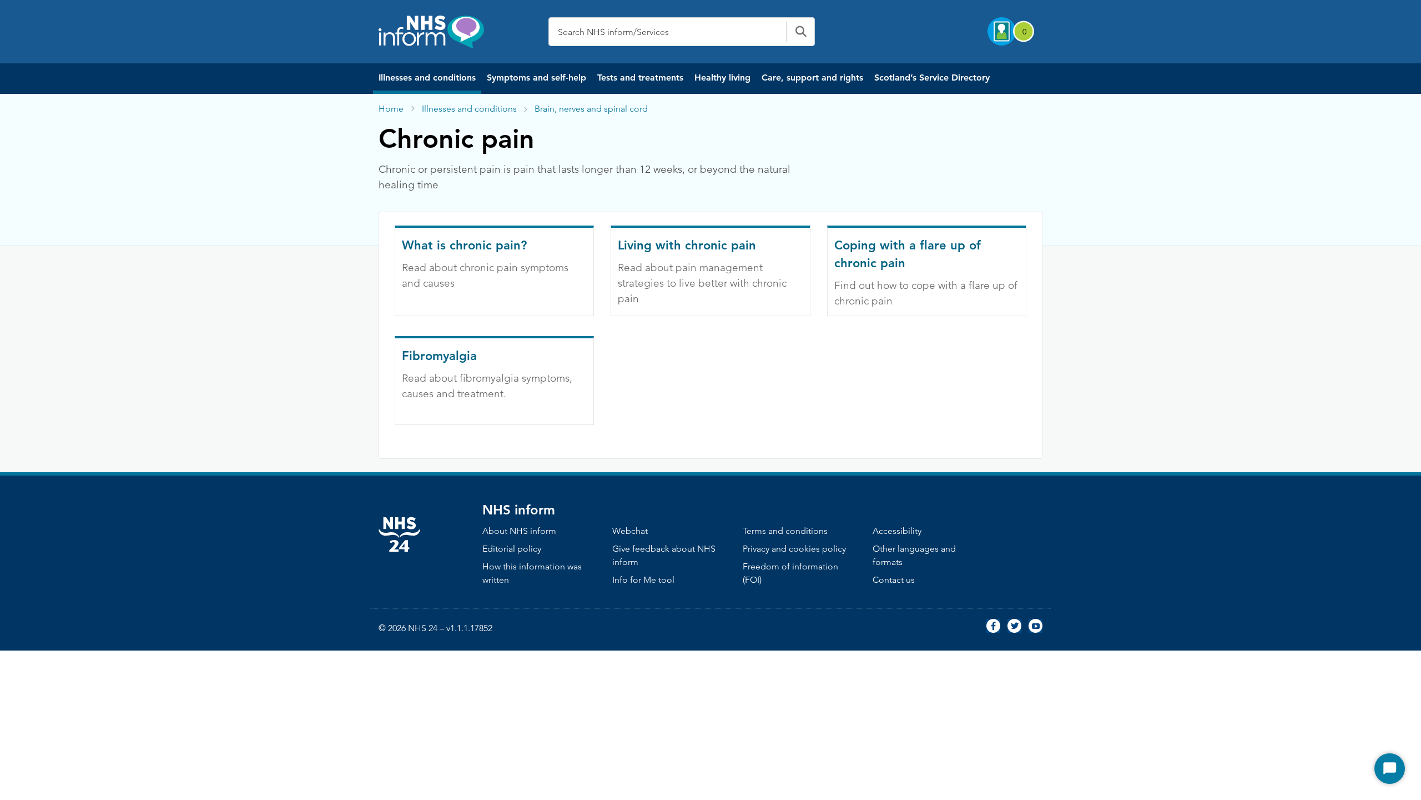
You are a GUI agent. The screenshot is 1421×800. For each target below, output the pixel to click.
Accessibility (897, 531)
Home (391, 108)
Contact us (894, 579)
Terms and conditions (785, 531)
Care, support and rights (812, 77)
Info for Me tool (643, 579)
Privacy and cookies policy (794, 548)
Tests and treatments (640, 77)
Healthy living (722, 77)
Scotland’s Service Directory (932, 77)
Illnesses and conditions (427, 77)
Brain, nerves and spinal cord (591, 108)
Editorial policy (511, 548)
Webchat (630, 531)
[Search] (800, 31)
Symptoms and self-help (536, 77)
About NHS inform (519, 531)
